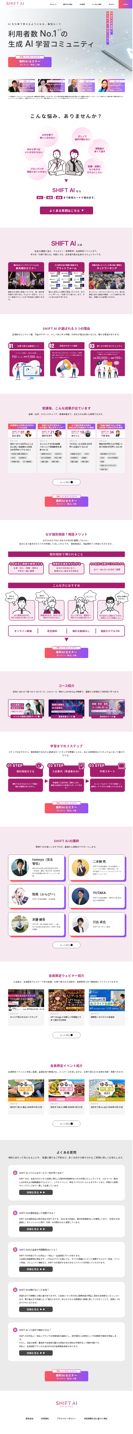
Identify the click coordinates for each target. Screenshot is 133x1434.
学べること (53, 4)
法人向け (111, 4)
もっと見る (65, 482)
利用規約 (45, 1418)
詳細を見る (33, 1192)
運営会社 (29, 1418)
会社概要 (82, 4)
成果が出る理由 (67, 4)
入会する (125, 4)
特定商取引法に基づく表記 (95, 1418)
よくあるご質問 (96, 4)
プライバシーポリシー (66, 1418)
